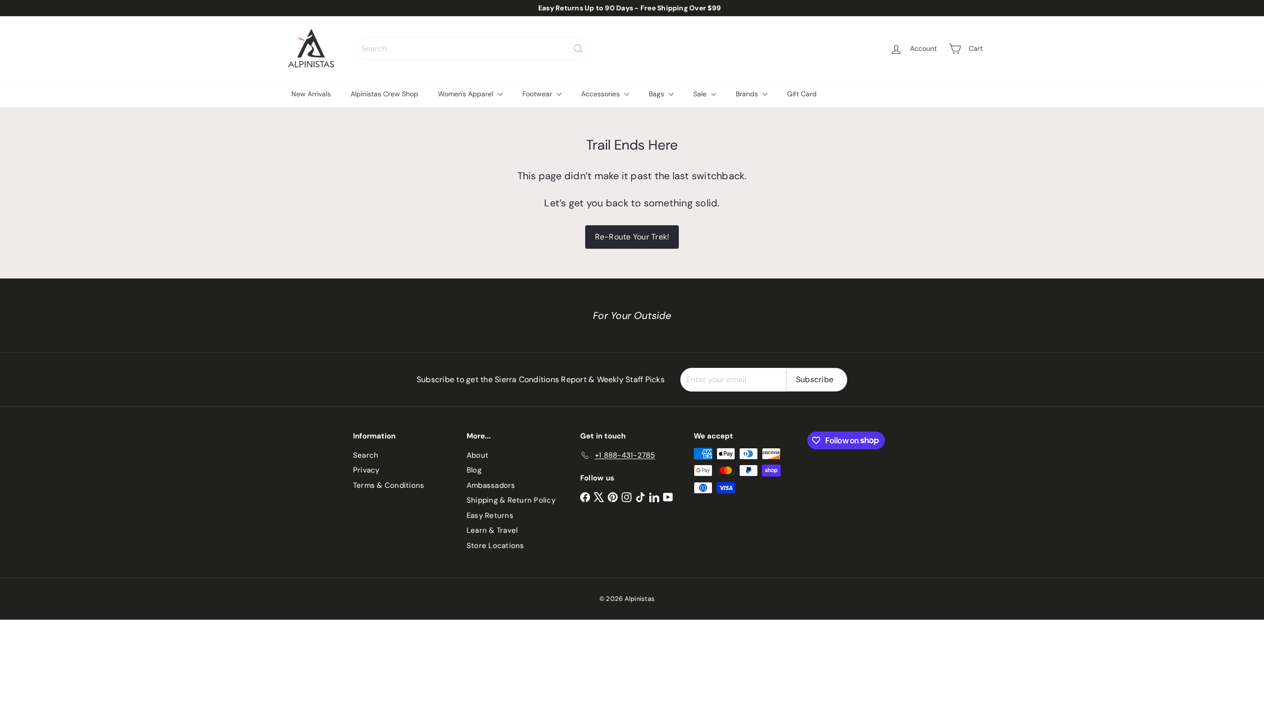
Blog (474, 470)
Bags (657, 93)
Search (365, 455)
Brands (748, 93)
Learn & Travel (492, 530)
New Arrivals (311, 93)
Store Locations (495, 546)
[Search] (578, 49)
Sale (701, 93)
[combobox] (473, 49)
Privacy (366, 470)
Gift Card (802, 93)
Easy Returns (490, 515)
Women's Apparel (466, 93)
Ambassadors (491, 485)
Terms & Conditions (388, 485)
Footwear (538, 93)
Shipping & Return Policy (511, 500)
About (477, 455)
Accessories (601, 93)
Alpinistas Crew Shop (384, 93)
